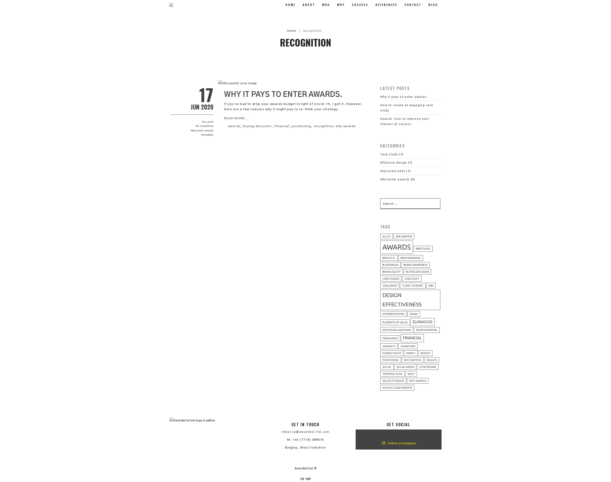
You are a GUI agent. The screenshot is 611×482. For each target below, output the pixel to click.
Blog (433, 5)
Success (360, 5)
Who (326, 5)
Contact (413, 5)
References (386, 5)
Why (341, 5)
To (305, 479)
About (309, 5)
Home (290, 5)
